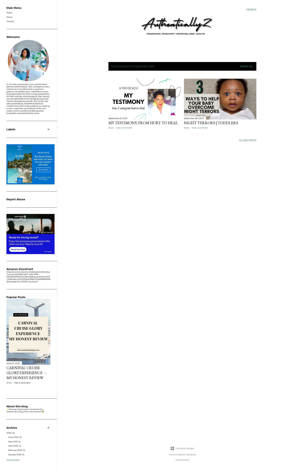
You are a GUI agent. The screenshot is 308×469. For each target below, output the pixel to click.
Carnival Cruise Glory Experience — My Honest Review (26, 372)
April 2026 (14, 446)
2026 (10, 433)
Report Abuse (15, 199)
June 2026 (14, 437)
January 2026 (16, 454)
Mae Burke (191, 454)
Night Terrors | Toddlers (211, 122)
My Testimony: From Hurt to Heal (143, 122)
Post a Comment (124, 128)
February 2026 (16, 450)
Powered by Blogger (184, 448)
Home (9, 12)
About (9, 17)
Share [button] (111, 128)
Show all (246, 66)
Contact (10, 21)
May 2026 (14, 441)
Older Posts (247, 140)
